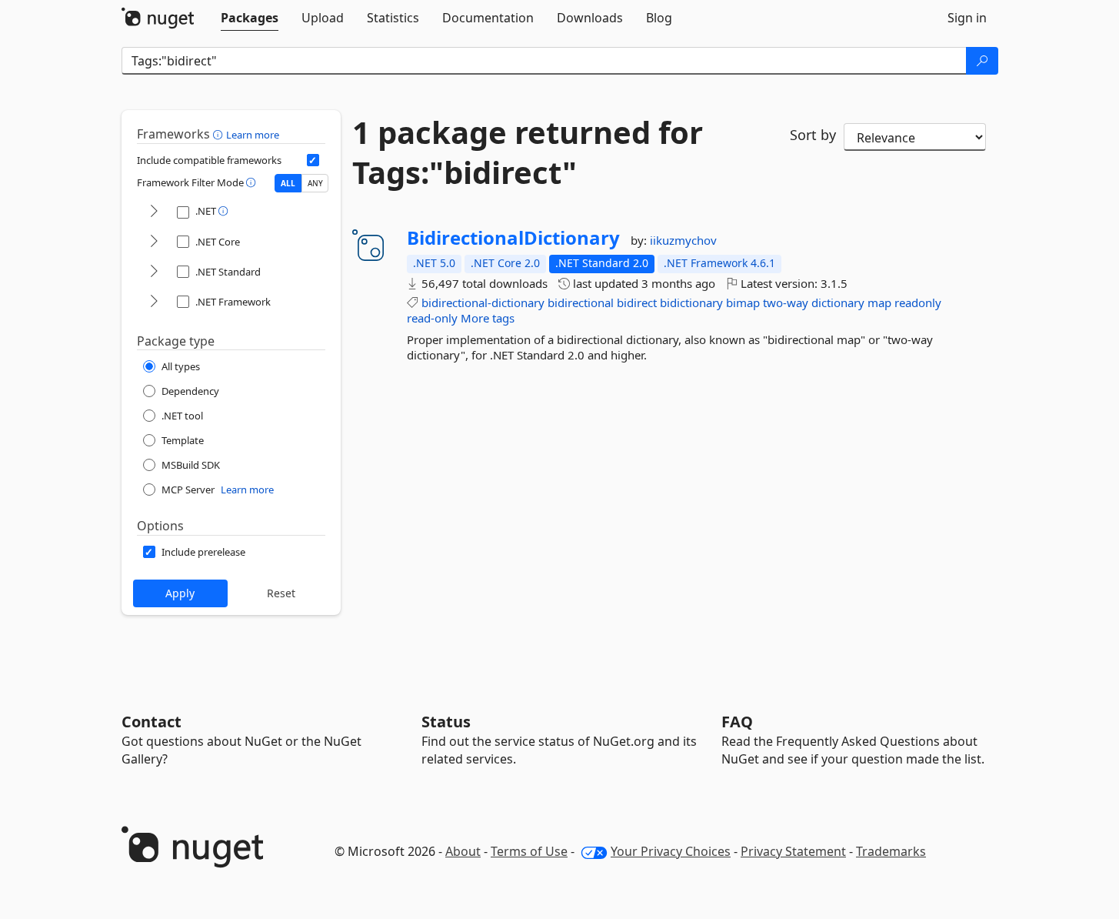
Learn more (252, 135)
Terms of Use (529, 851)
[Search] (982, 61)
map (879, 302)
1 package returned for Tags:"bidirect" (527, 152)
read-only (432, 318)
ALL (288, 183)
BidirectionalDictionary (513, 237)
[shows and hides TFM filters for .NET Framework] (154, 302)
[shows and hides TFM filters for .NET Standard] (154, 272)
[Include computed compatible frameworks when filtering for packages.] (313, 160)
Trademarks (891, 851)
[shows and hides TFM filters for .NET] (154, 212)
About (463, 851)
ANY (315, 183)
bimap (743, 302)
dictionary (837, 302)
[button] (219, 133)
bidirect (637, 302)
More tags (488, 318)
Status (446, 721)
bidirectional (581, 302)
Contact (152, 721)
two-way (785, 302)
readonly (917, 302)
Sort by (813, 134)
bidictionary (691, 302)
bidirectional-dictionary (483, 302)
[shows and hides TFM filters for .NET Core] (154, 242)
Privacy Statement (793, 851)
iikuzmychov (683, 240)
